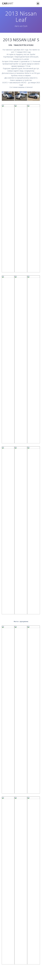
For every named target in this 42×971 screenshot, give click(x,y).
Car (7, 3)
